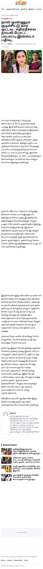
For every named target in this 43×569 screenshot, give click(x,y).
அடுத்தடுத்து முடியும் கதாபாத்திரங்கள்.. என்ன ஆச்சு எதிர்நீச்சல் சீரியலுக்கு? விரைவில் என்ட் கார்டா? (26, 452)
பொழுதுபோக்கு (12, 15)
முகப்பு (3, 15)
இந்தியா (32, 9)
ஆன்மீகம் (24, 9)
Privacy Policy (18, 560)
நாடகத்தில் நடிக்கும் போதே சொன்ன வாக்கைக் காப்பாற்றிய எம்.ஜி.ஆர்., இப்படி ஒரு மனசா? (25, 478)
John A (10, 44)
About (3, 560)
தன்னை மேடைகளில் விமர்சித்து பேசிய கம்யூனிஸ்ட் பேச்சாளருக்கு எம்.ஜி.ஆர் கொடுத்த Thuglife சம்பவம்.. (20, 339)
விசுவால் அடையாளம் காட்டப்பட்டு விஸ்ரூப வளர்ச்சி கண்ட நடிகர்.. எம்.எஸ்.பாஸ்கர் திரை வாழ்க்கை (27, 461)
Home (3, 9)
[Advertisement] (21, 96)
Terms (26, 560)
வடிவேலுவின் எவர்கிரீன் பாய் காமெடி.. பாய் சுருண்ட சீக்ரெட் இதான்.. (26, 468)
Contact (9, 560)
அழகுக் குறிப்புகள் (12, 9)
